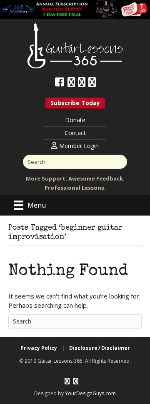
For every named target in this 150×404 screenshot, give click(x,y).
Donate (75, 120)
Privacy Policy (38, 347)
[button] (75, 104)
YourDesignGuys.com (90, 393)
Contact (75, 133)
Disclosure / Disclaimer (99, 347)
